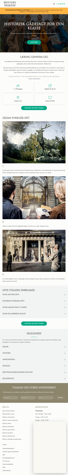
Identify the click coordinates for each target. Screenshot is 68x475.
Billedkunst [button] (8, 378)
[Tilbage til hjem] (10, 3)
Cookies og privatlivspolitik (10, 452)
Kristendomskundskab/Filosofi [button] (17, 372)
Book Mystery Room (8, 411)
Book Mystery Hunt (8, 414)
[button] (54, 3)
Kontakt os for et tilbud (34, 108)
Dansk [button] (5, 347)
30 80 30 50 (61, 4)
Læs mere (34, 42)
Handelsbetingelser (8, 448)
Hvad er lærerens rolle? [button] (14, 314)
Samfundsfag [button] (8, 359)
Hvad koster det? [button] (10, 294)
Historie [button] (6, 353)
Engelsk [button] (6, 366)
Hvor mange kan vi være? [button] (14, 307)
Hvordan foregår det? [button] (13, 301)
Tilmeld (60, 398)
